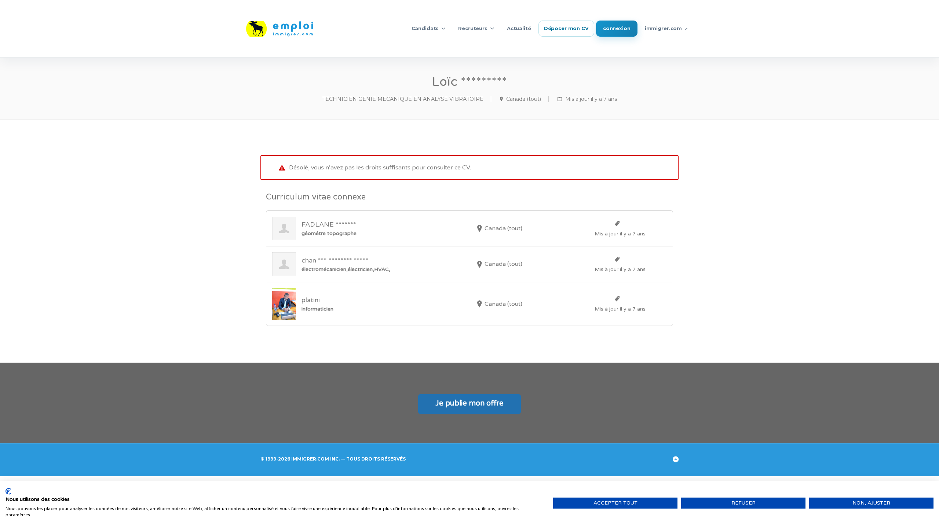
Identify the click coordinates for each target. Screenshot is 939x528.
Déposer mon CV (566, 28)
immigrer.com (663, 28)
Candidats (425, 28)
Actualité (519, 28)
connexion (617, 28)
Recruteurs (472, 28)
